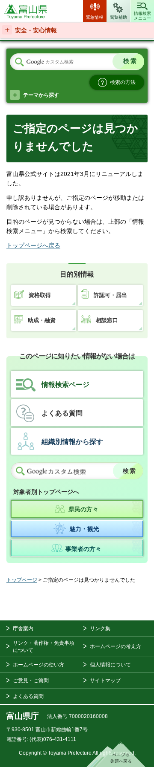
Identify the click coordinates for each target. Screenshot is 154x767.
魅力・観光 (84, 528)
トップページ (21, 580)
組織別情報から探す (72, 441)
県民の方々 (83, 509)
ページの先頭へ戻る (115, 754)
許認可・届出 (110, 295)
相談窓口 (107, 320)
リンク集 (100, 628)
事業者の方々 (83, 548)
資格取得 (40, 295)
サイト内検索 (19, 62)
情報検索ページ (65, 384)
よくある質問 (62, 413)
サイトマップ (105, 680)
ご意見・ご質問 (31, 680)
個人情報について (110, 665)
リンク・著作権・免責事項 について (43, 646)
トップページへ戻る (33, 245)
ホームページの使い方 (38, 665)
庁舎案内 (23, 628)
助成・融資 (42, 320)
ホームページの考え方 (115, 646)
